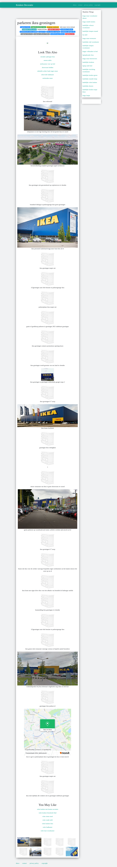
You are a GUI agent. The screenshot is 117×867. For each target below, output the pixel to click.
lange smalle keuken (88, 22)
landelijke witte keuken (89, 82)
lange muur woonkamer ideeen (89, 17)
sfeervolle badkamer (47, 74)
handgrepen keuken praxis (29, 29)
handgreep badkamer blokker (41, 34)
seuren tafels (47, 60)
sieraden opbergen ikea (47, 57)
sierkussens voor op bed (47, 64)
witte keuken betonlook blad (47, 813)
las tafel (84, 35)
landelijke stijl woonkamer (90, 42)
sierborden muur (47, 78)
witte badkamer (47, 827)
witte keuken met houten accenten (47, 809)
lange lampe (86, 95)
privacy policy (88, 5)
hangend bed (42, 31)
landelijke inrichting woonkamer (88, 71)
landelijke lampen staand (90, 31)
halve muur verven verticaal (67, 27)
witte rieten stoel (47, 816)
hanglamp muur (70, 34)
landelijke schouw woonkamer (88, 26)
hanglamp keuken (25, 27)
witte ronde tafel (47, 820)
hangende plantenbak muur (38, 27)
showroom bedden (47, 67)
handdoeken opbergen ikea (68, 31)
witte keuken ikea (47, 823)
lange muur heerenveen (89, 58)
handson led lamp (42, 29)
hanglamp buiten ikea (26, 34)
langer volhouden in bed (90, 51)
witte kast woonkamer (47, 831)
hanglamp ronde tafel (53, 29)
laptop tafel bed (87, 66)
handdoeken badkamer (67, 29)
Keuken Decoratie (24, 5)
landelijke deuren (87, 86)
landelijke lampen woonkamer (88, 47)
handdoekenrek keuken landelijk (28, 31)
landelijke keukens (88, 62)
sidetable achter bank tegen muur (47, 71)
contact (80, 5)
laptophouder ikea (88, 55)
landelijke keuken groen (89, 75)
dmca (74, 5)
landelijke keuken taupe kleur (89, 91)
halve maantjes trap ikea (53, 31)
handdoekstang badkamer (57, 34)
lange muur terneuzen (89, 38)
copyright (97, 5)
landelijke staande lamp (89, 79)
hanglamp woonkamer (53, 27)
